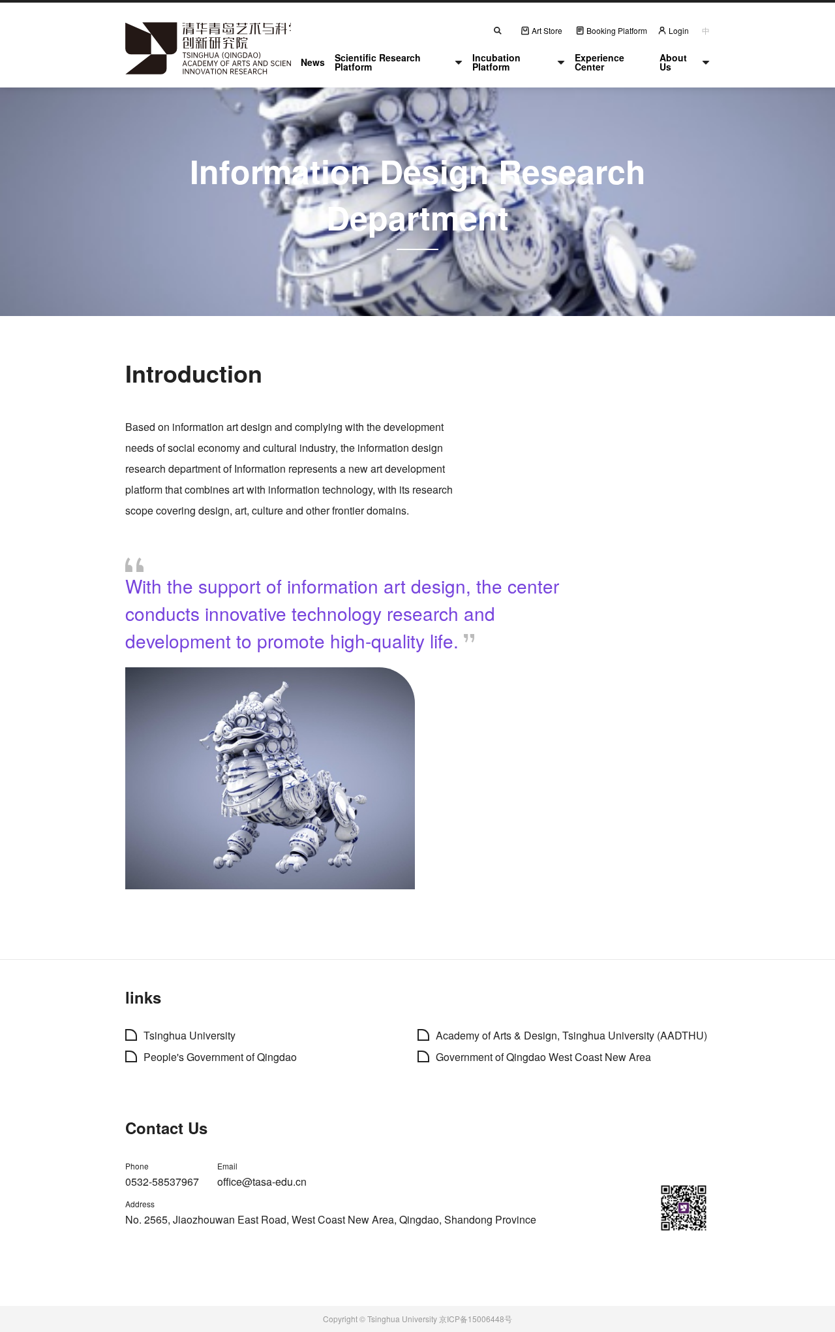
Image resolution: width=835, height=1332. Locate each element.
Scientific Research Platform (378, 62)
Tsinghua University (189, 1035)
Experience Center (599, 62)
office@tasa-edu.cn (262, 1181)
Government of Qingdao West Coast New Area (543, 1056)
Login (679, 30)
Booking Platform (616, 30)
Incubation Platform (496, 62)
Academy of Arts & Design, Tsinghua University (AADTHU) (571, 1035)
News (313, 62)
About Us (673, 62)
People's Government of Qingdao (220, 1056)
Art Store (547, 30)
